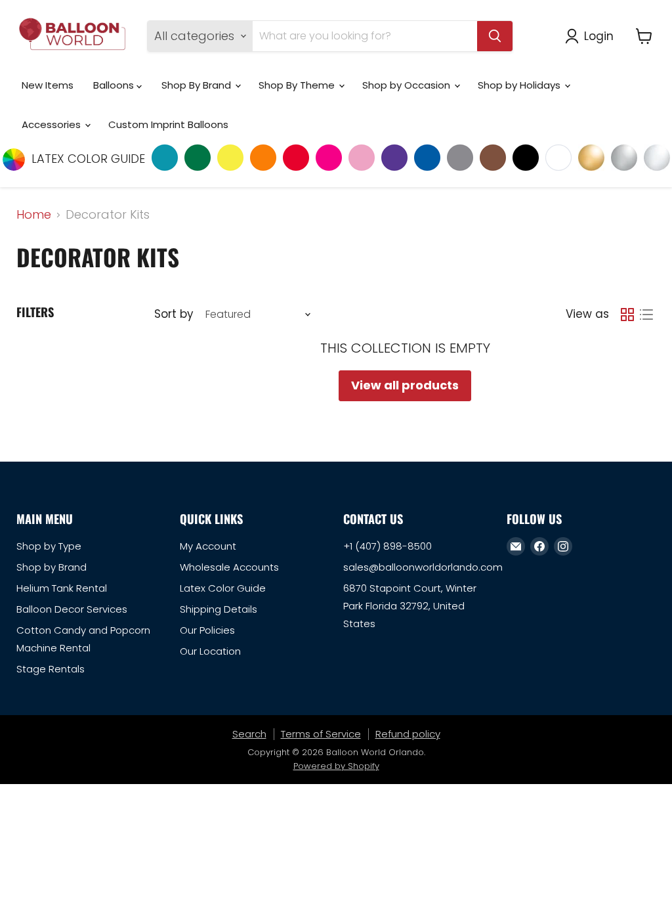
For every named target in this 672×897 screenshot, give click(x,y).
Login (599, 35)
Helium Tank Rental (61, 588)
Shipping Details (218, 609)
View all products (405, 385)
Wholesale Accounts (229, 567)
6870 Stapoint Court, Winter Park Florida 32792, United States (409, 605)
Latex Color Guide (223, 588)
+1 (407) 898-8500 (387, 546)
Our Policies (207, 630)
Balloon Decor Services (71, 609)
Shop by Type (48, 546)
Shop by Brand (51, 567)
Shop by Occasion (407, 85)
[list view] (646, 314)
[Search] (495, 36)
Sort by (173, 314)
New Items (48, 85)
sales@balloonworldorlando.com (423, 567)
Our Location (210, 651)
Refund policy (407, 734)
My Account (208, 546)
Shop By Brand (197, 85)
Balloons (114, 85)
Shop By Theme (298, 85)
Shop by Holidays (520, 85)
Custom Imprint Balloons (168, 124)
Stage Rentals (50, 669)
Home (33, 215)
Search (249, 734)
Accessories (52, 124)
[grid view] (627, 314)
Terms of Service (321, 734)
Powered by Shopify (336, 766)
